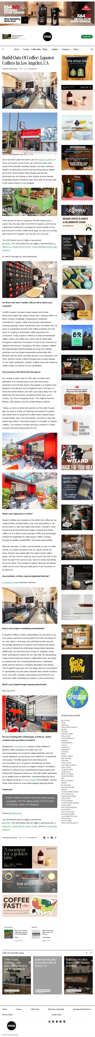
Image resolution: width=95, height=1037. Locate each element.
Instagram (34, 804)
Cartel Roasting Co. (68, 738)
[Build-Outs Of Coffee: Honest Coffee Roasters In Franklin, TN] (78, 975)
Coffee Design (46, 937)
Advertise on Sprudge (56, 1009)
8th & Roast (65, 720)
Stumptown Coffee (68, 814)
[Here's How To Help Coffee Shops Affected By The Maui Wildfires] (16, 934)
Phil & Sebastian (67, 800)
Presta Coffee (66, 805)
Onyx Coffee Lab (67, 794)
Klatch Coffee (66, 767)
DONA (63, 754)
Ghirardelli (64, 760)
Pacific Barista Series (21, 247)
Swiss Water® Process (69, 816)
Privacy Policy (7, 1014)
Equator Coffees (46, 160)
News (16, 937)
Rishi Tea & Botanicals (69, 807)
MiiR (62, 778)
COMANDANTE (66, 743)
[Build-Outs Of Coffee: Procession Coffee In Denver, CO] (47, 975)
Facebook (13, 804)
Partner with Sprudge (69, 823)
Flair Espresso (66, 758)
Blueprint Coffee (67, 734)
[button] (3, 49)
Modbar (64, 783)
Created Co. (65, 747)
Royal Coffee (65, 809)
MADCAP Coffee (67, 774)
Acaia (34, 247)
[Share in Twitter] (48, 838)
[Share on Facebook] (44, 838)
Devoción (64, 751)
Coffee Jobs (35, 1009)
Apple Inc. (65, 725)
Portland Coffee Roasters (70, 803)
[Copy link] (55, 838)
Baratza (64, 729)
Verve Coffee (66, 818)
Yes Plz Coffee (66, 820)
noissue (64, 789)
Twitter (22, 804)
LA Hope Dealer (29, 780)
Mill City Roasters (67, 780)
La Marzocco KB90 (10, 582)
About (4, 1009)
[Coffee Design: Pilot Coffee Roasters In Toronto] (43, 934)
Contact (19, 1009)
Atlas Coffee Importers (69, 727)
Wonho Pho (17, 813)
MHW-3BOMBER (67, 776)
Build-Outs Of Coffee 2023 (10, 68)
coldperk (64, 740)
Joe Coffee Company (68, 765)
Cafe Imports (66, 736)
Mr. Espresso (66, 785)
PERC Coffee (65, 798)
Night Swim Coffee (67, 787)
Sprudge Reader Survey (82, 1009)
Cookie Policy (56, 1014)
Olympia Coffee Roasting (70, 792)
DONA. (8, 243)
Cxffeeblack (65, 749)
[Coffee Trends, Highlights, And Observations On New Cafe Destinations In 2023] (16, 975)
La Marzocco (66, 771)
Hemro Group (66, 763)
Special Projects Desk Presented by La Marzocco (17, 37)
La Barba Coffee (67, 769)
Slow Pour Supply (67, 812)
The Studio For (20, 746)
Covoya (64, 745)
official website (32, 801)
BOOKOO (64, 731)
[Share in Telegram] (52, 838)
